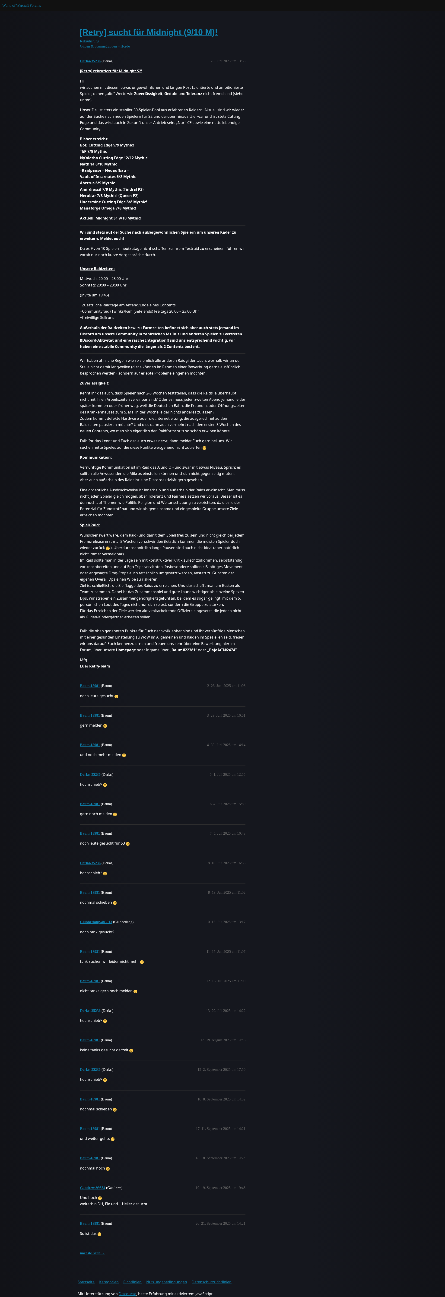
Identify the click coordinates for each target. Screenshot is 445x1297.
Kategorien (109, 1281)
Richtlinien (132, 1281)
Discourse (127, 1293)
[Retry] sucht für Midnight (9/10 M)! (148, 32)
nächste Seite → (92, 1253)
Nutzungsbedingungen (166, 1281)
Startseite (86, 1281)
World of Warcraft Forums (21, 5)
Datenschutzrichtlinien (212, 1281)
